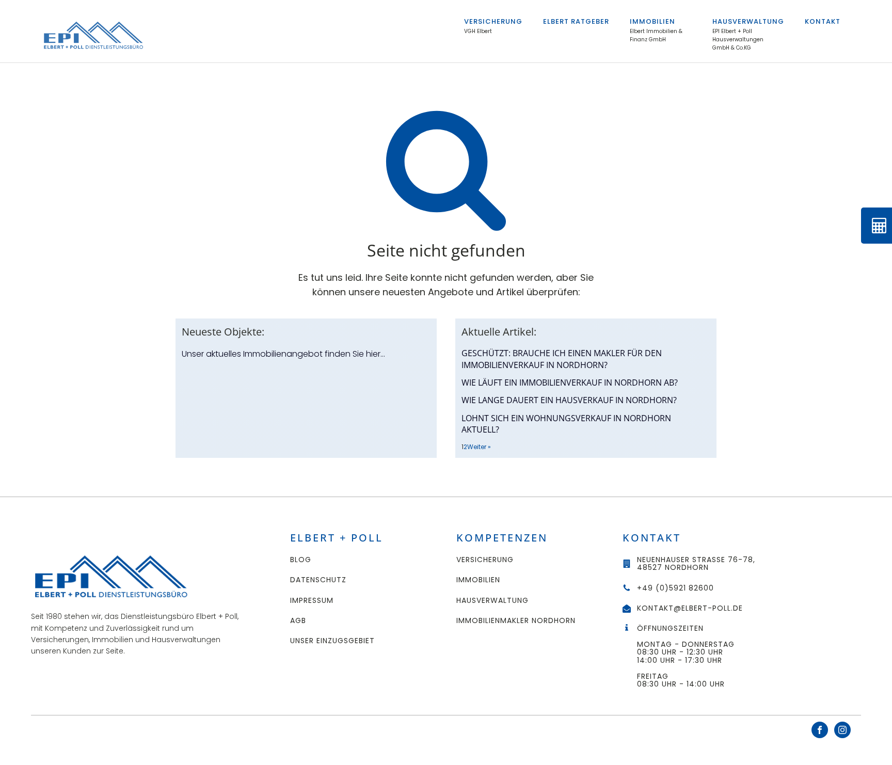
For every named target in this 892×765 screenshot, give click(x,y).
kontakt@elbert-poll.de (690, 608)
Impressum (311, 600)
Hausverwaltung (748, 21)
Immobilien (652, 21)
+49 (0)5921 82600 (675, 588)
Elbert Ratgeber (576, 21)
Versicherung (493, 21)
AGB (298, 621)
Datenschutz (318, 580)
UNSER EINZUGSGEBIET (332, 641)
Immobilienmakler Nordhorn (516, 621)
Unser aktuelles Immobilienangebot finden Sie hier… (283, 354)
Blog (300, 560)
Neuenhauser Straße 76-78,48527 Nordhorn (696, 564)
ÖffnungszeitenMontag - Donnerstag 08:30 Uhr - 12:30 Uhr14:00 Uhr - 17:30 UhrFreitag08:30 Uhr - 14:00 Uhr (687, 656)
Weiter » (479, 446)
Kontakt (822, 21)
